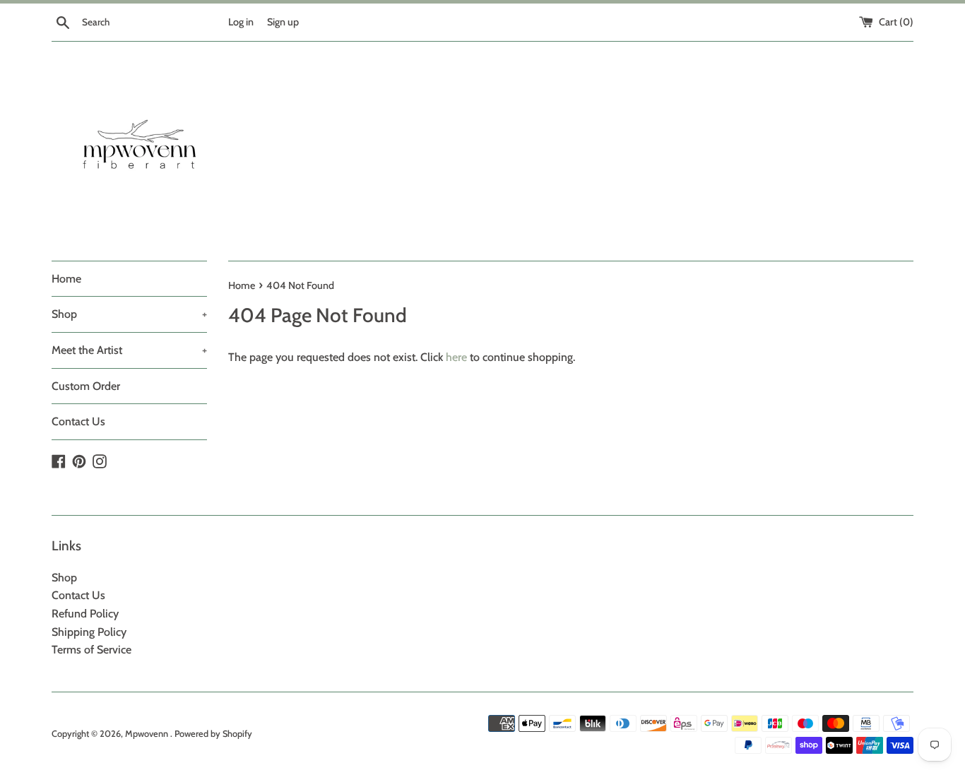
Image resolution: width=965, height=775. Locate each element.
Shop (129, 314)
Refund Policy (85, 613)
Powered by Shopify (213, 733)
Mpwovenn (147, 733)
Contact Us (78, 421)
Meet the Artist (129, 350)
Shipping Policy (89, 632)
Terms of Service (91, 649)
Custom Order (86, 386)
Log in (241, 22)
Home (66, 278)
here (456, 357)
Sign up (283, 22)
